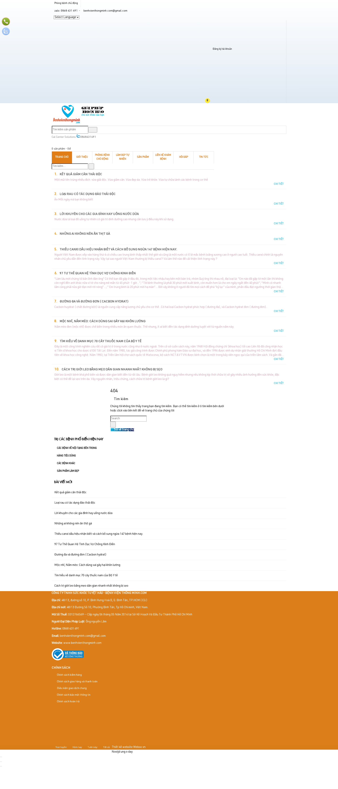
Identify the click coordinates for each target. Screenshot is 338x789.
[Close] (1, 761)
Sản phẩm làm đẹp (68, 471)
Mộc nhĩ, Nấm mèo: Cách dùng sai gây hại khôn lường (103, 321)
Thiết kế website (122, 747)
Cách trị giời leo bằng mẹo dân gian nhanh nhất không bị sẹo (112, 369)
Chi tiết (279, 184)
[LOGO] (79, 123)
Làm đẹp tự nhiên (122, 157)
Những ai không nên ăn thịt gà (85, 234)
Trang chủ (61, 157)
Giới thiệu (82, 157)
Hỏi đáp (183, 157)
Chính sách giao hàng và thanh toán (76, 681)
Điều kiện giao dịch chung (71, 688)
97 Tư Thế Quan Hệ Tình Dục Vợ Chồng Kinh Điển (98, 273)
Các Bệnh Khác (66, 463)
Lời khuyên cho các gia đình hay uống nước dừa (99, 214)
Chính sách (61, 668)
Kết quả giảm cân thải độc (81, 174)
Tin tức (203, 157)
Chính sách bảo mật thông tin (73, 695)
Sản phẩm (143, 157)
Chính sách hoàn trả (67, 701)
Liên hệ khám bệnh (163, 157)
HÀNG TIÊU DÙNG (66, 456)
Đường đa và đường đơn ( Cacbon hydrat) (94, 301)
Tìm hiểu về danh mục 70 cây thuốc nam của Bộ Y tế (100, 341)
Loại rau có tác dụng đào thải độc (88, 194)
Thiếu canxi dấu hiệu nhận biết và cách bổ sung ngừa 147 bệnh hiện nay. (118, 249)
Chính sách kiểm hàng (69, 675)
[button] (210, 100)
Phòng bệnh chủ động (66, 3)
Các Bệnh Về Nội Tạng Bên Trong (77, 448)
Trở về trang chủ (123, 429)
